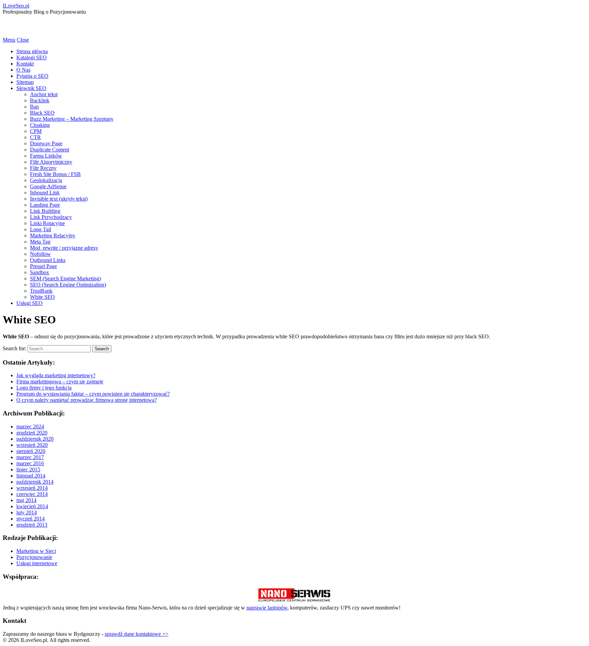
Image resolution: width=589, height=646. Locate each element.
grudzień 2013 (31, 525)
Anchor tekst (44, 94)
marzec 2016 (30, 463)
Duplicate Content (49, 149)
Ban (34, 106)
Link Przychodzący (51, 217)
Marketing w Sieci (36, 551)
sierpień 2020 (30, 451)
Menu (9, 40)
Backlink (39, 100)
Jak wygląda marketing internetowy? (55, 375)
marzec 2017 (30, 457)
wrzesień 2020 (32, 445)
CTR (35, 137)
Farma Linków (46, 156)
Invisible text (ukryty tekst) (59, 199)
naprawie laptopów (266, 608)
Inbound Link (45, 192)
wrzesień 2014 (32, 488)
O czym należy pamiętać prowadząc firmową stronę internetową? (86, 400)
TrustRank (41, 291)
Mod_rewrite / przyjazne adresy (64, 248)
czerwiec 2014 (32, 494)
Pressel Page (43, 266)
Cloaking (40, 125)
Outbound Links (47, 260)
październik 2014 (35, 482)
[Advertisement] (82, 25)
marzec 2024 (30, 426)
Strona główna (32, 51)
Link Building (45, 211)
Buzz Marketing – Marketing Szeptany (72, 119)
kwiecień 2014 (32, 506)
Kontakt (25, 64)
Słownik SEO (31, 88)
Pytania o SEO (32, 76)
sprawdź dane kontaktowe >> (136, 634)
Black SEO (42, 113)
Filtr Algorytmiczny (51, 162)
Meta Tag (40, 242)
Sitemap (25, 82)
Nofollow (40, 254)
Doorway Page (46, 143)
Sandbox (39, 272)
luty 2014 (26, 512)
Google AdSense (48, 186)
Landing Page (45, 205)
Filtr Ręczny (43, 168)
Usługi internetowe (36, 563)
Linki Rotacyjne (47, 223)
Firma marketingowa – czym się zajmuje (59, 381)
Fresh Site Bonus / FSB (55, 174)
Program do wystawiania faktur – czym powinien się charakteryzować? (93, 394)
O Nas (23, 70)
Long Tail (40, 229)
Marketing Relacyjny (52, 235)
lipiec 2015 (28, 469)
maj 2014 (26, 500)
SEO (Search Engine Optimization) (68, 285)
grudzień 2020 (31, 433)
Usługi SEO (29, 303)
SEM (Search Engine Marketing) (65, 278)
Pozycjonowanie (34, 557)
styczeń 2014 (30, 519)
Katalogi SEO (31, 57)
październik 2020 (35, 439)
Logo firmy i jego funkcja (44, 388)
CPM (36, 131)
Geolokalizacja (46, 180)
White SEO (42, 297)
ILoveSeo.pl (16, 6)
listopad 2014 (30, 476)
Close (23, 40)
